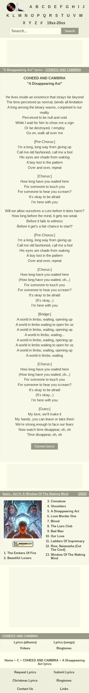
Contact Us (25, 689)
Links (64, 689)
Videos (25, 648)
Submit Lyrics (64, 672)
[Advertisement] (45, 52)
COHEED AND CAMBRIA (63, 70)
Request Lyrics (25, 672)
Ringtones (63, 648)
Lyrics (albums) (25, 642)
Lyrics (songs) (64, 642)
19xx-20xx (56, 23)
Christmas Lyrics (25, 680)
